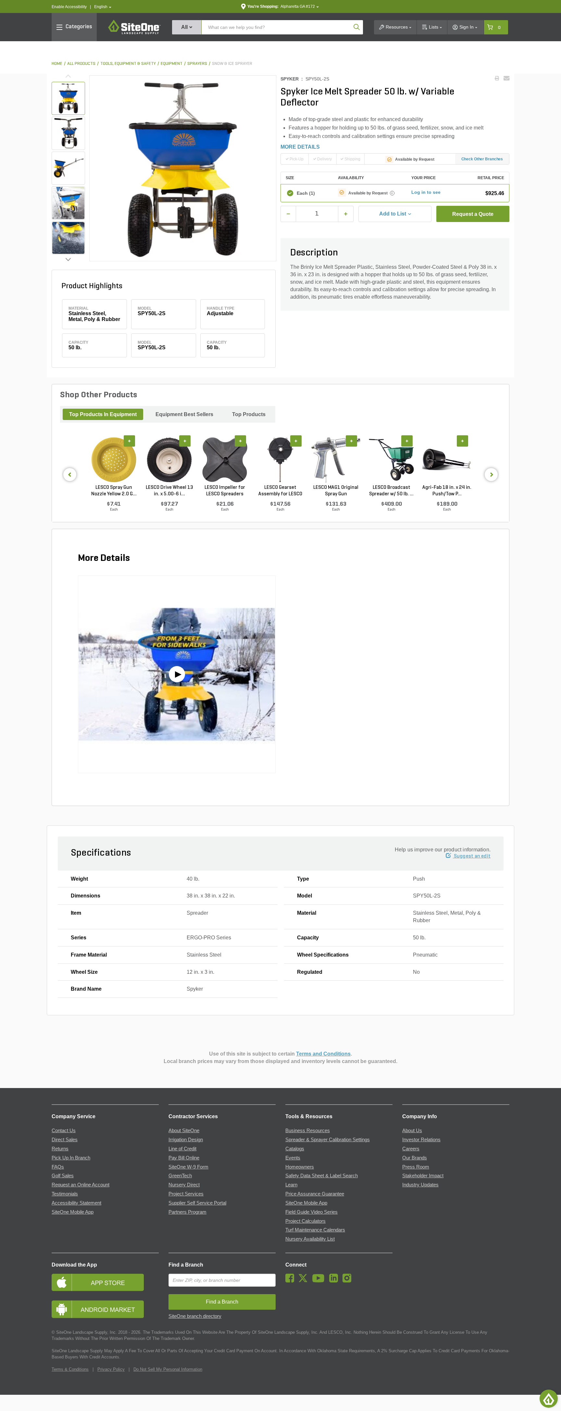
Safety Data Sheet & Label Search (321, 1175)
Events (292, 1157)
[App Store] (105, 1282)
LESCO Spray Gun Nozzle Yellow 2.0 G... (114, 491)
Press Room (415, 1167)
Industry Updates (420, 1184)
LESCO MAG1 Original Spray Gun (335, 491)
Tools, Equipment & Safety (128, 63)
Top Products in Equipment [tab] (103, 414)
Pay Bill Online (183, 1157)
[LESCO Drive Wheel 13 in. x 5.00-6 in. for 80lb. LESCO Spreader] (169, 460)
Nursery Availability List (310, 1239)
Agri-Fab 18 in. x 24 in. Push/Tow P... (446, 491)
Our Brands (414, 1157)
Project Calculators (305, 1221)
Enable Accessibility (69, 7)
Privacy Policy (111, 1369)
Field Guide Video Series (311, 1212)
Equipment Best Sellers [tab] (184, 414)
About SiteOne (183, 1130)
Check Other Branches (482, 159)
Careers (410, 1148)
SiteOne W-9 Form (188, 1167)
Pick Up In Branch (71, 1157)
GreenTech (180, 1175)
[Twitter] (305, 1280)
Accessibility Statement (76, 1203)
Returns (60, 1148)
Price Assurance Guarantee (314, 1193)
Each (306, 193)
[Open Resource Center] (549, 1399)
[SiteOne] (134, 33)
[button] (102, 7)
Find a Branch (185, 1265)
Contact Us (64, 1130)
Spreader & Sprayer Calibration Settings (327, 1139)
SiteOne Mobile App (73, 1212)
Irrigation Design (185, 1139)
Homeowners (299, 1167)
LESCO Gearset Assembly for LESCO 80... (280, 491)
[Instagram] (349, 1280)
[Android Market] (105, 1309)
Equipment (171, 63)
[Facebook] (291, 1280)
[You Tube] (320, 1280)
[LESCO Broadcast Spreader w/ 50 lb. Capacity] (391, 460)
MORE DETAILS (300, 147)
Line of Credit (182, 1148)
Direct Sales (65, 1139)
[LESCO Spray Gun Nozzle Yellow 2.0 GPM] (113, 460)
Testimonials (65, 1193)
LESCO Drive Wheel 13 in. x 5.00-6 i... (169, 491)
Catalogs (294, 1148)
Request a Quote (472, 214)
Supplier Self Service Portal (197, 1203)
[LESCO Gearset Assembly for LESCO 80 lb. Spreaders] (280, 460)
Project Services (186, 1193)
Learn (291, 1184)
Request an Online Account (80, 1184)
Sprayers (197, 63)
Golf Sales (63, 1175)
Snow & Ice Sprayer (232, 63)
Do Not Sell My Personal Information (167, 1369)
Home (57, 63)
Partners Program (187, 1212)
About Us (412, 1130)
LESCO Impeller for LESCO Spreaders (225, 491)
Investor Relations (421, 1139)
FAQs (58, 1167)
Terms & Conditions (70, 1369)
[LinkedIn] (335, 1280)
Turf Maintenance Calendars (315, 1229)
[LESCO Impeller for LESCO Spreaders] (224, 460)
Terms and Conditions (323, 1054)
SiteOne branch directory (194, 1316)
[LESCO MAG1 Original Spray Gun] (335, 460)
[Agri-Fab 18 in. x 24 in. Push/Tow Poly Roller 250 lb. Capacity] (446, 460)
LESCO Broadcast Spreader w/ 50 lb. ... (391, 491)
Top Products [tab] (249, 414)
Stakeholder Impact (422, 1175)
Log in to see (426, 192)
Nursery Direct (184, 1184)
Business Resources (307, 1130)
